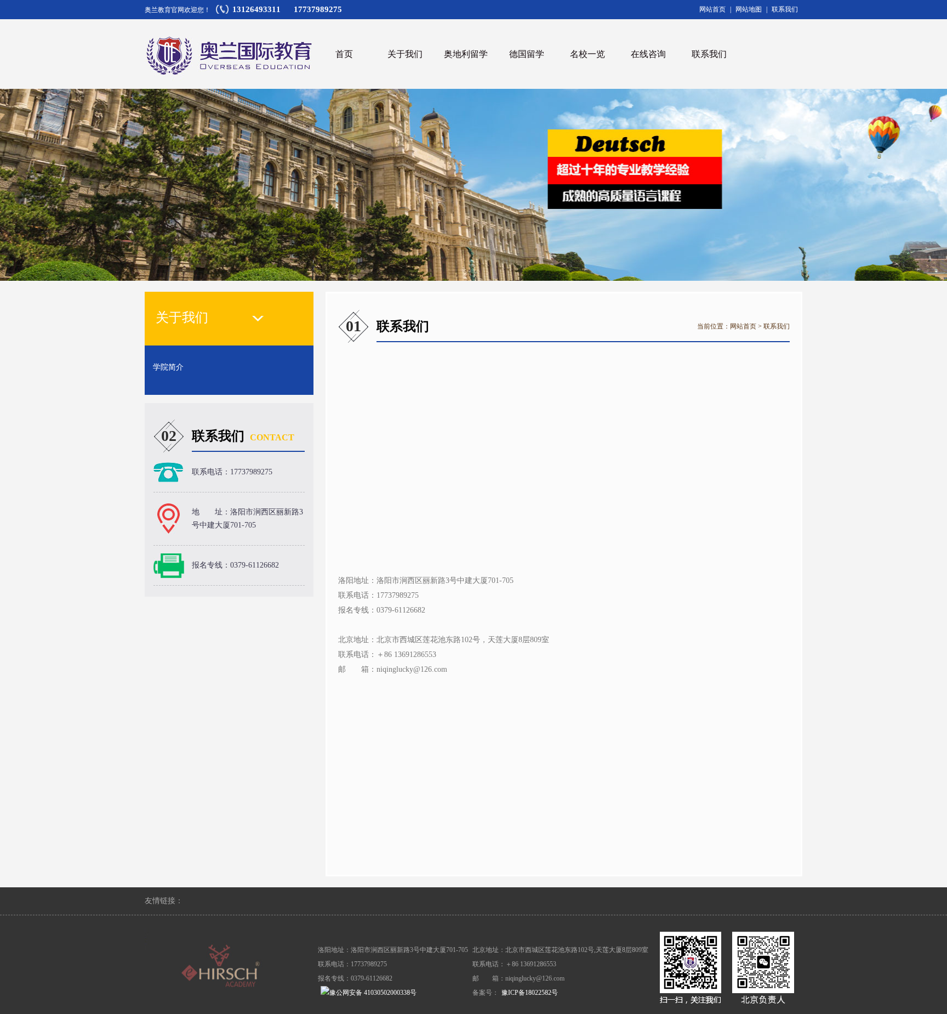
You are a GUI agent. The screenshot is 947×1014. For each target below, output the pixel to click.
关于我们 (405, 54)
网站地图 (748, 9)
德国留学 (526, 54)
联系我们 (785, 9)
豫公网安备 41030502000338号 (373, 992)
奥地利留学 (466, 54)
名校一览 (587, 54)
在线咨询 (648, 54)
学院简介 (168, 367)
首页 (344, 54)
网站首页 (712, 9)
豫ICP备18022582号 (529, 992)
